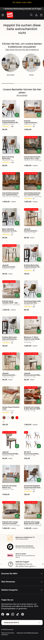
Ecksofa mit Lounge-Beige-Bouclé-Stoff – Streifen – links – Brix (32, 523)
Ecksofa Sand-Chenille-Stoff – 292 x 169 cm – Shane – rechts (10, 303)
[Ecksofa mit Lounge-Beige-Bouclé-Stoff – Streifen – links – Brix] (33, 510)
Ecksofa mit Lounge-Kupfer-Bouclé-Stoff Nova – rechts (32, 409)
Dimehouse (9, 629)
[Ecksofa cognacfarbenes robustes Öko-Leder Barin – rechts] (33, 109)
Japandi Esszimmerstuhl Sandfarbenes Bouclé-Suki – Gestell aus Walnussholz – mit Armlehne (32, 233)
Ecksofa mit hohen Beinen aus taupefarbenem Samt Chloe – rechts (10, 488)
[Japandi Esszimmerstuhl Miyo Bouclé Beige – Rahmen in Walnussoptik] (33, 361)
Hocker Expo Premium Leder (10, 408)
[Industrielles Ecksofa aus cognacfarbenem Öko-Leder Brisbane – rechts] (33, 181)
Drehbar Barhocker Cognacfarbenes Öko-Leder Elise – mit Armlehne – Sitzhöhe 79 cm (32, 268)
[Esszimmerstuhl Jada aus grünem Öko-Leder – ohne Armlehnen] (33, 289)
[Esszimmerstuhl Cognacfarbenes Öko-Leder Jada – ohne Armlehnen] (11, 109)
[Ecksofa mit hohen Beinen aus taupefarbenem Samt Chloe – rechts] (11, 474)
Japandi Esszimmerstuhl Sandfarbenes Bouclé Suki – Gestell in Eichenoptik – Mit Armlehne (10, 377)
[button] (41, 14)
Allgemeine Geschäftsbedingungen (27, 633)
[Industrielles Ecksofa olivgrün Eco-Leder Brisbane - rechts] (33, 145)
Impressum (4, 634)
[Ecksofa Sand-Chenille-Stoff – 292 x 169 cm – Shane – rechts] (11, 289)
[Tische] (31, 63)
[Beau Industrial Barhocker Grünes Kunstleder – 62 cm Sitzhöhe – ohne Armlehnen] (11, 217)
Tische (31, 75)
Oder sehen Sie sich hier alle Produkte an (22, 49)
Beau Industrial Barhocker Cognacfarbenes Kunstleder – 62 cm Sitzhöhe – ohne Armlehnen (9, 161)
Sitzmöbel (10, 75)
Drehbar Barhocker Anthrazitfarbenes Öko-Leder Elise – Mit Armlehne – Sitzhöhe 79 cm (10, 340)
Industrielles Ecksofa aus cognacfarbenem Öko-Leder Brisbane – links (10, 195)
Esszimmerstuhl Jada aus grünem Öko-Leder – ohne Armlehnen (32, 303)
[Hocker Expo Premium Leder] (11, 395)
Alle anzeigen (22, 95)
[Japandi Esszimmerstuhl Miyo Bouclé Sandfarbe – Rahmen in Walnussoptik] (11, 440)
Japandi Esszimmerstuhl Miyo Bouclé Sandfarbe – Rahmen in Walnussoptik (10, 455)
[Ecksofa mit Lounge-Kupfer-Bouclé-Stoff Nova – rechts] (33, 395)
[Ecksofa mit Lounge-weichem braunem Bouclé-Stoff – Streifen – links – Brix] (11, 510)
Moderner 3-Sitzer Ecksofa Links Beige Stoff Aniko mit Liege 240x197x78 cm (32, 339)
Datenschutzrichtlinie (7, 633)
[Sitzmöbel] (10, 63)
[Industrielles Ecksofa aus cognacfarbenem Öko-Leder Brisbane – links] (11, 181)
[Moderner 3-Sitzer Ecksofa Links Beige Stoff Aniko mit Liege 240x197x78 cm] (33, 325)
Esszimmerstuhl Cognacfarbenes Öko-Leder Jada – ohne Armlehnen (11, 123)
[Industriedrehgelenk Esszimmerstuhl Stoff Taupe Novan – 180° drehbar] (33, 474)
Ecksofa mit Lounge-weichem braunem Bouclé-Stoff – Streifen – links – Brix (11, 524)
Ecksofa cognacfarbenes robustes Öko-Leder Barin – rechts (32, 123)
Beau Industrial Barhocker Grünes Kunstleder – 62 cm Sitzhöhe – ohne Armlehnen (9, 232)
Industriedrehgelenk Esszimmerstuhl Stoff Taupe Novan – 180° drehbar (32, 488)
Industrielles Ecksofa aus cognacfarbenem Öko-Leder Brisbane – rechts (32, 195)
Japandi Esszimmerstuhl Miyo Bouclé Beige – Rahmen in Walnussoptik (33, 375)
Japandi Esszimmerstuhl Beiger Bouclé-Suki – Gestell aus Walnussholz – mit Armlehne (10, 269)
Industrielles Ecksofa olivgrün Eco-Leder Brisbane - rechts (32, 158)
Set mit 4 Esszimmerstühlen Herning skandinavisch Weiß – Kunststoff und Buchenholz (32, 456)
